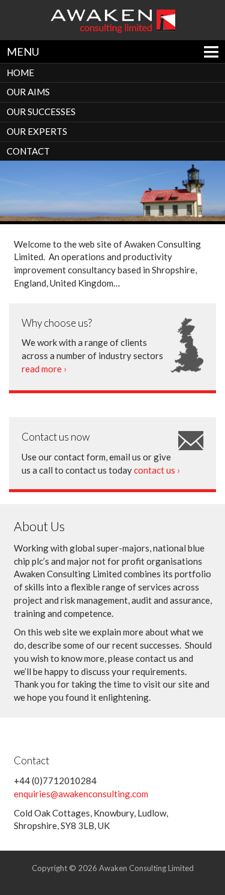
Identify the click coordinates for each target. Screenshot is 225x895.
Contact (28, 151)
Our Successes (41, 111)
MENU (23, 51)
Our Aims (28, 91)
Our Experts (37, 131)
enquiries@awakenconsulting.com (81, 793)
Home (20, 72)
